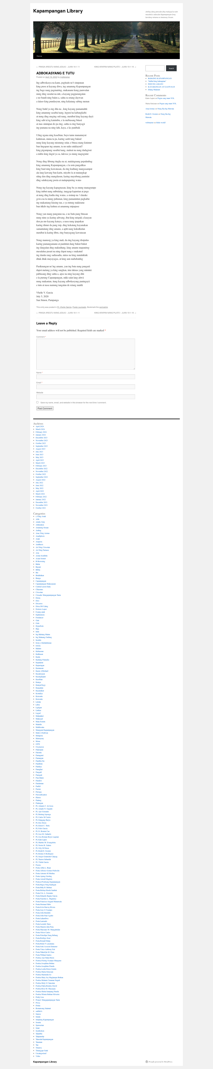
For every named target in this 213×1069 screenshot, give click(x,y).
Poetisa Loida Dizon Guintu (46, 969)
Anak (38, 538)
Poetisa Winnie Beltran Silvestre (47, 994)
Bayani (38, 567)
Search (171, 68)
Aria (37, 553)
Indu (37, 631)
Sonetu (38, 1022)
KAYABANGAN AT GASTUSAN (161, 86)
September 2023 (42, 446)
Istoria (38, 645)
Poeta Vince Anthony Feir (45, 949)
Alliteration (40, 524)
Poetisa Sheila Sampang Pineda (47, 991)
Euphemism (40, 614)
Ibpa (37, 628)
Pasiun (38, 789)
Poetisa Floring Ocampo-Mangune (48, 960)
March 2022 (40, 493)
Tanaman (39, 1042)
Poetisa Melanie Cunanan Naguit (48, 980)
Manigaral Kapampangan (45, 730)
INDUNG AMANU (155, 84)
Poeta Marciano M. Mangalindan (48, 929)
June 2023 (39, 454)
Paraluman (40, 783)
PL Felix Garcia (41, 828)
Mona (38, 741)
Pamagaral (39, 755)
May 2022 (39, 488)
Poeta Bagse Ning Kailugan (46, 884)
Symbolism (40, 1030)
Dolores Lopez (41, 609)
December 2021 (41, 502)
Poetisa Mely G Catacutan (45, 983)
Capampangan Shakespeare (46, 583)
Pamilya (39, 766)
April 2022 (40, 491)
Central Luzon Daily (43, 586)
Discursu (39, 603)
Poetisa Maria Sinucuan (44, 971)
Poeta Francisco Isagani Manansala (49, 901)
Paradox (39, 780)
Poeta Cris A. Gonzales (44, 893)
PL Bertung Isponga (43, 814)
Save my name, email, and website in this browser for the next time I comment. (73, 402)
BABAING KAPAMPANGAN (160, 78)
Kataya (38, 682)
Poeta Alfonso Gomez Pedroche (47, 870)
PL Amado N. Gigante (44, 808)
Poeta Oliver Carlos (43, 932)
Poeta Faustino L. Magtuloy (46, 898)
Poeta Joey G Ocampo (44, 910)
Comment (41, 336)
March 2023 (40, 463)
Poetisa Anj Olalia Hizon (45, 957)
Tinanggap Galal (42, 1050)
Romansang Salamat (43, 1008)
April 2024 (40, 426)
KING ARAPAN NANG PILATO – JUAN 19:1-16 (115, 66)
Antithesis (39, 544)
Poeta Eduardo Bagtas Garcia (46, 896)
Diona (38, 598)
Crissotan (39, 592)
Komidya (39, 693)
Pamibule (39, 763)
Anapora (39, 541)
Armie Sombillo (42, 555)
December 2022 (41, 468)
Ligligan (39, 707)
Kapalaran (39, 662)
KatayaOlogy (41, 685)
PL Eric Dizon (41, 822)
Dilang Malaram (154, 89)
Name (39, 372)
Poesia (38, 865)
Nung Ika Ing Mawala (165, 108)
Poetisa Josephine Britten (45, 963)
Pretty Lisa (40, 997)
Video (38, 1056)
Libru (38, 704)
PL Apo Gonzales (42, 811)
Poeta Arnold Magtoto (44, 879)
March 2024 (40, 429)
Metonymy (40, 738)
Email (39, 382)
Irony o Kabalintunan (43, 642)
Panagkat (39, 769)
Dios (37, 600)
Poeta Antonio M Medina (45, 873)
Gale (37, 620)
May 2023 (39, 457)
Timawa (39, 1047)
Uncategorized (41, 1053)
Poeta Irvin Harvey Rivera (45, 907)
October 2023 (41, 443)
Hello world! (161, 122)
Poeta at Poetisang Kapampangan (48, 881)
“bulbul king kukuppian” (157, 81)
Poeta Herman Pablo (43, 904)
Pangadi (39, 772)
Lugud (38, 713)
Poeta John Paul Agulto (44, 915)
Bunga (38, 578)
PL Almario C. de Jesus (44, 806)
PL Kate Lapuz (41, 839)
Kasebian (39, 679)
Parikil (38, 786)
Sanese (38, 1014)
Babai (38, 564)
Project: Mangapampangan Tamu (48, 1000)
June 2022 (39, 485)
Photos (38, 797)
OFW (38, 744)
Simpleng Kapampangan (45, 1019)
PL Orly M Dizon (42, 848)
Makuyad (39, 718)
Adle (37, 519)
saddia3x (39, 1011)
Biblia (38, 569)
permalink (103, 307)
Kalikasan (39, 654)
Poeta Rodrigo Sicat (43, 938)
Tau (37, 1045)
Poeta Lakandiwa (42, 918)
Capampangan (41, 581)
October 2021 (41, 508)
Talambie (39, 1033)
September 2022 (42, 477)
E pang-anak (40, 612)
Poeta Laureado (79, 307)
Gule (37, 623)
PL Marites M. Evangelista (46, 842)
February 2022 (41, 496)
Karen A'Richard (42, 671)
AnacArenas (150, 108)
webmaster (149, 122)
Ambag (38, 530)
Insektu (38, 640)
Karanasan (40, 668)
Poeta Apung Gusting (44, 876)
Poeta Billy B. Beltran (44, 887)
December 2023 (41, 437)
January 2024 (41, 434)
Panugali (39, 775)
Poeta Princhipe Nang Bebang (47, 935)
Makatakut (40, 716)
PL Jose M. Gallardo (43, 834)
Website (39, 392)
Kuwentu (39, 696)
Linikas (38, 710)
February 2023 (41, 465)
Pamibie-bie (40, 761)
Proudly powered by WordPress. (161, 1061)
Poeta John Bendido (43, 912)
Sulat (37, 1028)
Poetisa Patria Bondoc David (46, 985)
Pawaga (38, 792)
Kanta (38, 657)
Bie (37, 572)
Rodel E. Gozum (151, 114)
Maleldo (39, 724)
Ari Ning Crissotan (43, 547)
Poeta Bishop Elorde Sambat (46, 890)
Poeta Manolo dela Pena (44, 926)
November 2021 (42, 505)
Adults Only (40, 522)
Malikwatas (40, 727)
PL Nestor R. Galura (43, 845)
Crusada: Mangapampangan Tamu (48, 595)
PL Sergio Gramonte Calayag (46, 856)
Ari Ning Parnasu (42, 550)
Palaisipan (39, 749)
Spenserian (40, 1025)
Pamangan (39, 758)
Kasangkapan (41, 676)
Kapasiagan (40, 665)
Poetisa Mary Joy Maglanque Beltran (49, 977)
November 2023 (42, 440)
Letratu (38, 702)
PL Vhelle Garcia (64, 307)
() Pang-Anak (41, 516)
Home (39, 56)
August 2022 (40, 479)
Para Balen (40, 777)
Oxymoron (40, 747)
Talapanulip (40, 1036)
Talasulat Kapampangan (44, 1039)
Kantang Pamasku (42, 659)
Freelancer (39, 617)
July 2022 (39, 482)
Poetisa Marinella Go (43, 974)
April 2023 (40, 460)
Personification (41, 794)
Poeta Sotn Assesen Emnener (46, 946)
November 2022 (42, 471)
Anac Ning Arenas (43, 533)
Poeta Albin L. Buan (43, 867)
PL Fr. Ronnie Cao (43, 831)
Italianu (38, 648)
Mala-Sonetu (40, 721)
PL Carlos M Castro (43, 817)
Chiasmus (39, 589)
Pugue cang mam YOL (165, 98)
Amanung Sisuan (42, 527)
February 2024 (41, 432)
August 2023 (40, 448)
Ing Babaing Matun (43, 634)
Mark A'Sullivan (42, 732)
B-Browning (40, 561)
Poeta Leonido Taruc (43, 924)
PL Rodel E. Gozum (43, 851)
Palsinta (38, 752)
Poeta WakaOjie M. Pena (45, 952)
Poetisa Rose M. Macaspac (46, 988)
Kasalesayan (40, 673)
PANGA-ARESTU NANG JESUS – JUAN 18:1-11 (58, 66)
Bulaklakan (40, 575)
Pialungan (39, 803)
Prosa (38, 1002)
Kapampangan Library (58, 10)
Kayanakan (40, 690)
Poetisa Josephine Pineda (45, 966)
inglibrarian (65, 77)
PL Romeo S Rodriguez (44, 853)
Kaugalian (39, 687)
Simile (38, 1016)
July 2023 (39, 451)
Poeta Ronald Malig (43, 941)
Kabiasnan (40, 651)
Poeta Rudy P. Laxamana (45, 943)
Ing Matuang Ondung (44, 637)
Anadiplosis (40, 536)
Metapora (39, 735)
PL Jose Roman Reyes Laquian (47, 836)
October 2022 (41, 474)
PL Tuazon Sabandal (43, 859)
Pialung (38, 800)
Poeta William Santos (43, 955)
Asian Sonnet (41, 558)
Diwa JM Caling (42, 606)
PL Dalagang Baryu (43, 820)
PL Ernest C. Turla (42, 825)
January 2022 (41, 499)
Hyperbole (40, 626)
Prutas (38, 1005)
